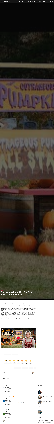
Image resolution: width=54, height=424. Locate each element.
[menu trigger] (2, 1)
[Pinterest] (5, 297)
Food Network (12, 350)
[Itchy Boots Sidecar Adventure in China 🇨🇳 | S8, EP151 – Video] (40, 402)
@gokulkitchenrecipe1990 (8, 380)
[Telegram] (6, 297)
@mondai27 (7, 387)
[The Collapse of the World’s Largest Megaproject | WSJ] (40, 412)
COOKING (2, 290)
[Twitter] (4, 297)
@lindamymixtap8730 (8, 400)
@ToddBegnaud (7, 413)
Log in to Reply (7, 385)
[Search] (52, 1)
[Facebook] (3, 297)
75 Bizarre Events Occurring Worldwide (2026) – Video (45, 419)
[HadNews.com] (6, 1)
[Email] (7, 297)
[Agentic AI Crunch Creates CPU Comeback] (40, 407)
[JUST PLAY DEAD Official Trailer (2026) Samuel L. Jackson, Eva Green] (40, 397)
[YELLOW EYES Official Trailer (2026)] (40, 392)
